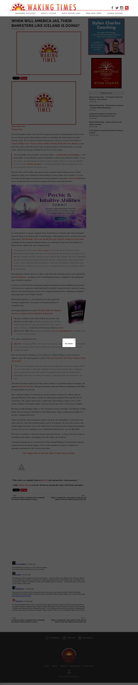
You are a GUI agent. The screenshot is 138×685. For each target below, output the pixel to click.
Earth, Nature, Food (71, 13)
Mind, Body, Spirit (94, 13)
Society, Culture (48, 13)
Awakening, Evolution (25, 13)
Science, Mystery (115, 13)
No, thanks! (69, 344)
